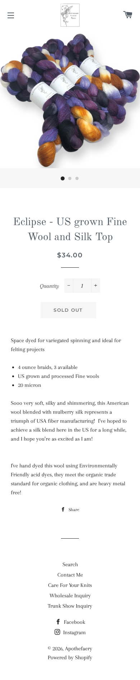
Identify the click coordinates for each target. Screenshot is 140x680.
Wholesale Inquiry (70, 595)
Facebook (73, 622)
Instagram (74, 632)
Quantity (49, 286)
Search (70, 564)
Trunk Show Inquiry (70, 606)
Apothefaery (78, 648)
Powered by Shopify (70, 657)
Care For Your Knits (70, 585)
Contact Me (70, 575)
